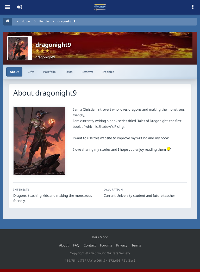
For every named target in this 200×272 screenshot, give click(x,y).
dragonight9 (66, 21)
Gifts (31, 72)
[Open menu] (7, 7)
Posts (69, 72)
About (14, 72)
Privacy (121, 245)
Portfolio (49, 72)
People (44, 21)
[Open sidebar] (192, 7)
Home (26, 21)
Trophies (108, 72)
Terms (136, 245)
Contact (90, 245)
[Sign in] (19, 7)
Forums (106, 245)
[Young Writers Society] (100, 7)
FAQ (76, 245)
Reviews (87, 72)
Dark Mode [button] (100, 237)
